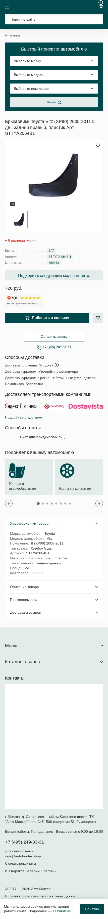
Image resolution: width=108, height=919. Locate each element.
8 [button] (70, 504)
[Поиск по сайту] (54, 19)
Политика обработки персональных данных (41, 896)
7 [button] (65, 504)
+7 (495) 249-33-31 (57, 347)
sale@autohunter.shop (23, 856)
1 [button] (38, 504)
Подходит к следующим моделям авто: (54, 275)
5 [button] (56, 504)
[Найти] (96, 19)
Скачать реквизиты (20, 863)
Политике (63, 911)
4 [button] (52, 504)
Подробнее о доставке (23, 417)
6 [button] (61, 504)
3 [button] (47, 504)
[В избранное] (98, 318)
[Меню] (7, 6)
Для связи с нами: (20, 851)
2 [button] (43, 504)
